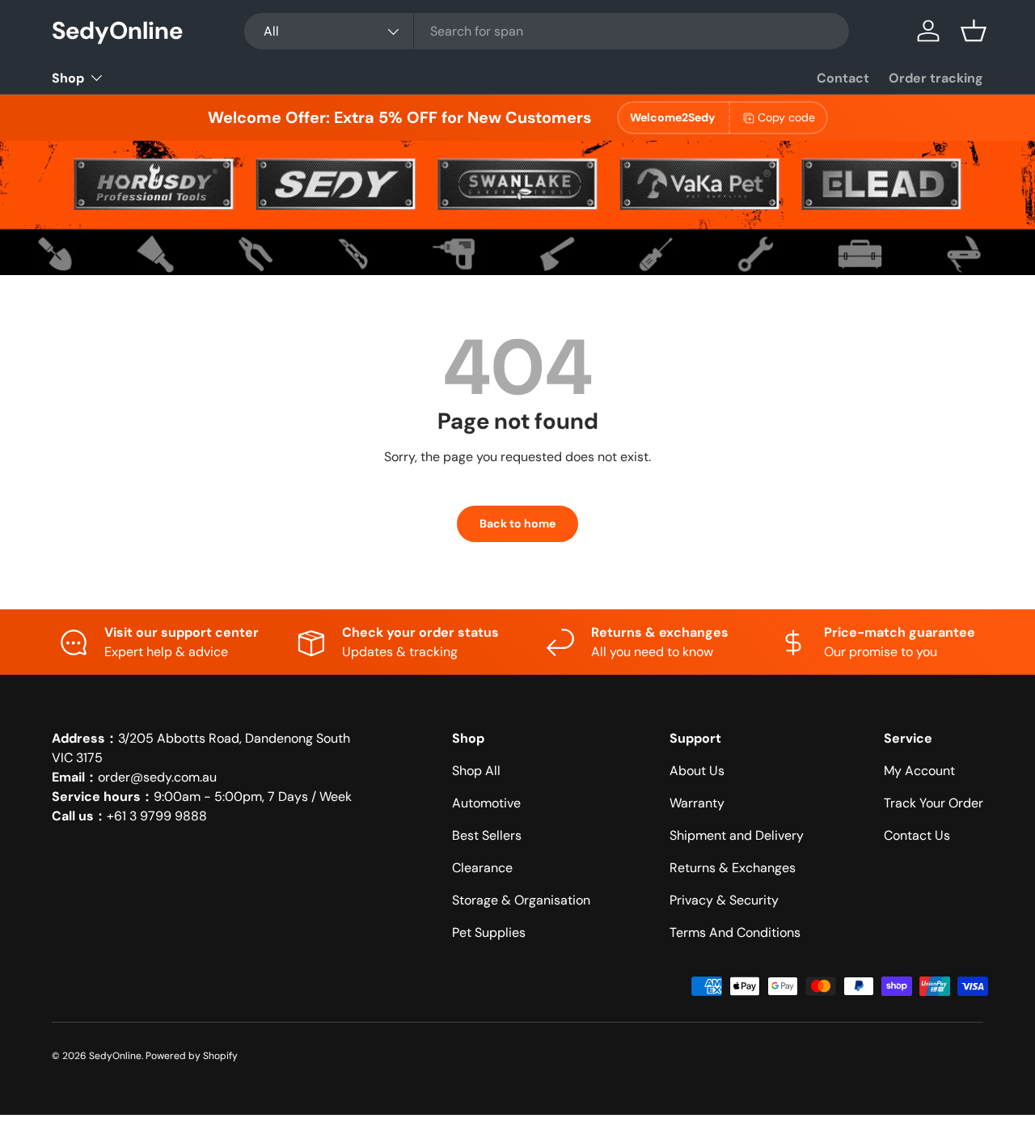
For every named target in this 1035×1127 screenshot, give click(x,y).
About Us (697, 770)
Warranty (697, 802)
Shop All (476, 770)
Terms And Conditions (735, 932)
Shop (68, 78)
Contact (843, 78)
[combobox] (546, 31)
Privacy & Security (724, 900)
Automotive (486, 802)
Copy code (786, 117)
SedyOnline (115, 1055)
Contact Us (917, 835)
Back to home (517, 523)
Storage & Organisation (521, 900)
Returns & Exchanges (733, 867)
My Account (919, 770)
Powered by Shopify (192, 1055)
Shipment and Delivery (737, 835)
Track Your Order (933, 802)
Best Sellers (487, 835)
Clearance (482, 867)
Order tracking (936, 78)
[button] (973, 31)
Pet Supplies (489, 932)
